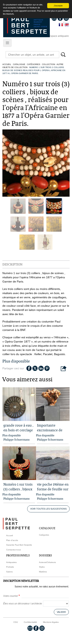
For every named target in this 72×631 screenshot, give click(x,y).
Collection (48, 64)
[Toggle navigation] (7, 43)
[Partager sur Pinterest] (47, 368)
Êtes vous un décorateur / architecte (22, 603)
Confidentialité (30, 622)
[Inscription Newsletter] (30, 627)
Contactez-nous (13, 550)
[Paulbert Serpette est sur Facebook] (36, 627)
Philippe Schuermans (16, 439)
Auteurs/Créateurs (47, 562)
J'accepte (58, 5)
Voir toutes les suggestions (48, 509)
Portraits (10, 567)
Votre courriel (10, 596)
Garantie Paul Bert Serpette (19, 545)
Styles (42, 567)
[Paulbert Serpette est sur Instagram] (42, 627)
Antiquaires (11, 562)
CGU (15, 622)
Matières (43, 572)
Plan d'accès (12, 540)
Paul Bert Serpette (29, 25)
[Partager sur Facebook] (29, 368)
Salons (9, 572)
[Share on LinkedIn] (41, 368)
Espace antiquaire (59, 36)
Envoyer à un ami (63, 368)
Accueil (6, 64)
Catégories (33, 64)
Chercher (65, 55)
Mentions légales (51, 622)
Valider (61, 612)
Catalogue (19, 64)
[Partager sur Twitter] (35, 368)
